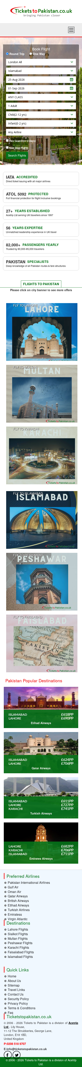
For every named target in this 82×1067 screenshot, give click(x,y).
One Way (39, 54)
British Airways (18, 900)
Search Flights (17, 155)
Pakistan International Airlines (29, 882)
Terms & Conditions (21, 1008)
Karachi (16, 809)
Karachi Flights (18, 947)
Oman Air (14, 891)
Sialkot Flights (18, 934)
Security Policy (18, 999)
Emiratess (15, 914)
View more (41, 332)
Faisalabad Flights (21, 952)
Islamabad (18, 714)
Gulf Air (13, 887)
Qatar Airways (18, 896)
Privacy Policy (18, 1003)
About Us (14, 980)
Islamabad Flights (20, 956)
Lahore (15, 718)
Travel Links (16, 989)
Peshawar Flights (20, 943)
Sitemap (14, 985)
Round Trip (16, 54)
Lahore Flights (18, 929)
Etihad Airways (18, 905)
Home (12, 976)
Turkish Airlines (19, 909)
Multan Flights (18, 938)
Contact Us (15, 994)
